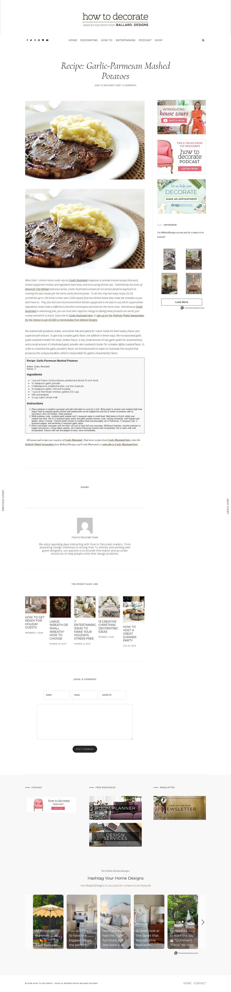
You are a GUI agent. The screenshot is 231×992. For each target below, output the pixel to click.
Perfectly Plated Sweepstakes (39, 444)
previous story (3, 500)
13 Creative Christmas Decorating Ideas (108, 627)
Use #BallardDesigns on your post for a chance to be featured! (115, 885)
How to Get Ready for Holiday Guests (35, 622)
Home (73, 40)
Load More (174, 302)
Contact (200, 983)
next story (227, 506)
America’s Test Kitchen (37, 289)
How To (107, 40)
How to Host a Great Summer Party (129, 633)
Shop (158, 40)
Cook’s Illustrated (78, 280)
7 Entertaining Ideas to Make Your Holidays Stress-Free (85, 630)
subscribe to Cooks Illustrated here (120, 444)
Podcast (145, 40)
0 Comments (129, 85)
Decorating (89, 40)
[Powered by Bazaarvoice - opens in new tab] (192, 308)
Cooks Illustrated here (81, 315)
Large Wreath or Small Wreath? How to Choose (59, 630)
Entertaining (126, 40)
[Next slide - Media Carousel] (203, 922)
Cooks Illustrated (73, 440)
